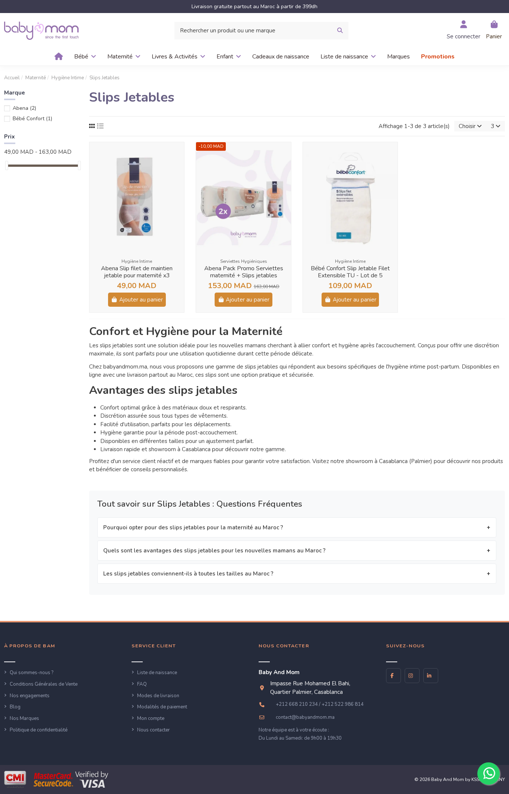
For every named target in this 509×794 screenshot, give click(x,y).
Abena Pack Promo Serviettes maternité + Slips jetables (243, 272)
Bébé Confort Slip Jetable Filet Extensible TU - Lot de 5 (350, 272)
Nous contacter (153, 730)
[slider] (6, 165)
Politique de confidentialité (38, 730)
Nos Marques (24, 718)
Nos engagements (30, 695)
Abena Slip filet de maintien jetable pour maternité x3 (137, 272)
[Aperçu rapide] (178, 154)
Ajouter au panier (141, 299)
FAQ (142, 684)
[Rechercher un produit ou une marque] (340, 30)
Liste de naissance (157, 672)
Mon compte (150, 718)
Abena (24, 108)
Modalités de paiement (162, 707)
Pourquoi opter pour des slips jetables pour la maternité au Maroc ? (193, 527)
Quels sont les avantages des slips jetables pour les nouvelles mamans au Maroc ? (214, 550)
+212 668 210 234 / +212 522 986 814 (320, 704)
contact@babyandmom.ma (305, 717)
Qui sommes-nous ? (31, 672)
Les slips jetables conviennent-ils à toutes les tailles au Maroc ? (188, 573)
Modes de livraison (158, 695)
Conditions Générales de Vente (44, 684)
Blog (15, 707)
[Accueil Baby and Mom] (41, 30)
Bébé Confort (32, 118)
